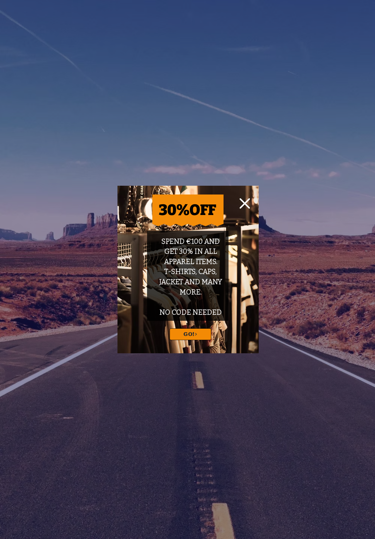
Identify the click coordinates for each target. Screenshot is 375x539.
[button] (245, 203)
